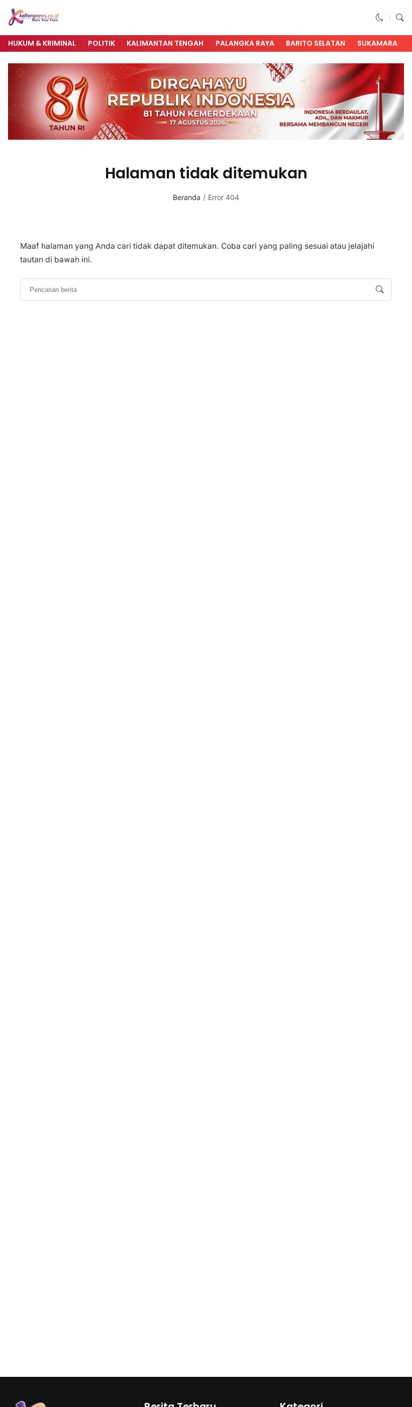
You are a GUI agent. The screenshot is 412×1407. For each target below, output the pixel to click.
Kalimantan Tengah (165, 43)
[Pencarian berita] (380, 290)
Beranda (186, 197)
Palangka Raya (245, 43)
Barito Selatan (315, 43)
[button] (380, 17)
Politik (101, 43)
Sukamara (377, 43)
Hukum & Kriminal (42, 43)
